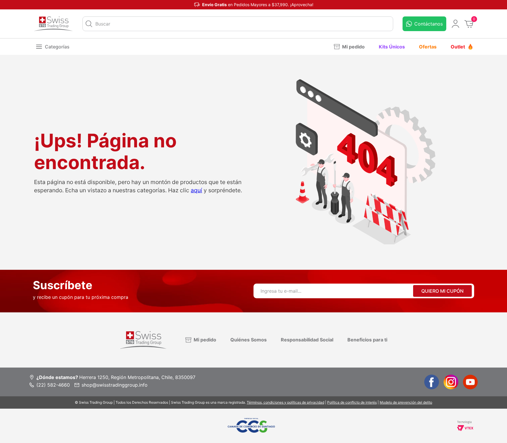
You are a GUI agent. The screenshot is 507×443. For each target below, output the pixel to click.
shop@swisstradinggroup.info (115, 385)
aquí (196, 190)
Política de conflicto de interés (352, 402)
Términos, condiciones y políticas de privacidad (285, 402)
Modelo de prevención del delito (406, 402)
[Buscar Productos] (88, 24)
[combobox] (237, 23)
